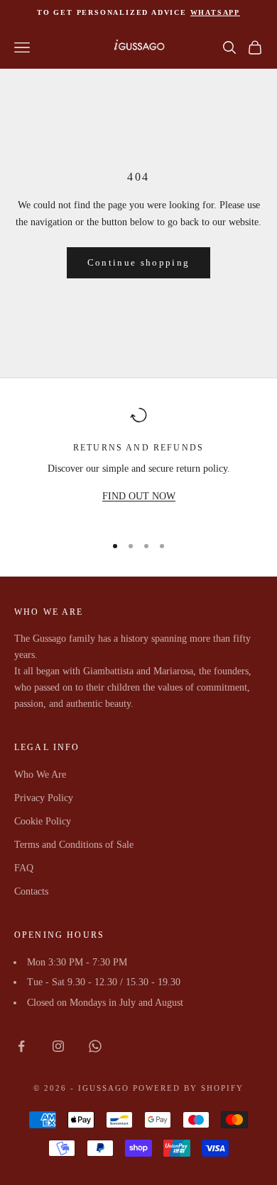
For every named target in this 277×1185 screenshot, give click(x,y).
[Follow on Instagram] (58, 1046)
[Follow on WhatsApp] (95, 1046)
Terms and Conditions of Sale (74, 844)
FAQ (23, 868)
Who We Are (40, 774)
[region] (138, 464)
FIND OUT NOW (138, 496)
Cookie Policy (42, 821)
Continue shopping (138, 262)
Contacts (31, 891)
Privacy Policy (43, 798)
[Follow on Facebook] (21, 1046)
